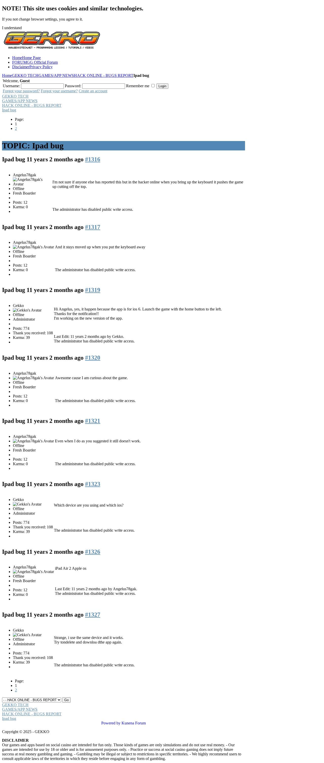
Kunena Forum (134, 723)
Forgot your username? (59, 91)
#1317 (92, 227)
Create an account (93, 91)
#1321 (92, 421)
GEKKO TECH (25, 75)
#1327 (92, 614)
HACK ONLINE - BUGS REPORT (103, 75)
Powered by (110, 723)
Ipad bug (9, 110)
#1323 (92, 484)
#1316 (92, 159)
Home (7, 75)
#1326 (92, 551)
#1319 (92, 290)
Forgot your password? (21, 91)
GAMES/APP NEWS (56, 75)
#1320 (92, 357)
